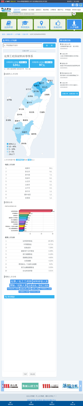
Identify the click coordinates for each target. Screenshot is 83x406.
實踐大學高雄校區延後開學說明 (70, 65)
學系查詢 (25, 27)
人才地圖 (74, 27)
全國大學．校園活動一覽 (70, 93)
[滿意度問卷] (70, 386)
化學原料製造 (27, 241)
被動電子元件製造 (27, 251)
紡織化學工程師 (25, 289)
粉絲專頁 (39, 400)
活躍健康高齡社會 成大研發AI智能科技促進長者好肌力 (70, 46)
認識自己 (39, 10)
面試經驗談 (35, 1)
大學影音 (53, 10)
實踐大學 (65, 63)
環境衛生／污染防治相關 (27, 264)
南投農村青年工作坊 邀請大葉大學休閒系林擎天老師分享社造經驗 (70, 85)
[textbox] (39, 14)
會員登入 (69, 1)
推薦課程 (58, 27)
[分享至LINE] (80, 5)
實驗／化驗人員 (18, 285)
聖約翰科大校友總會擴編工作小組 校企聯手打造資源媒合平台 (70, 75)
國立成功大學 (66, 44)
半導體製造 (27, 244)
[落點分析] (50, 386)
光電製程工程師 (24, 292)
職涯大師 (29, 1)
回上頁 (32, 374)
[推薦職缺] (31, 402)
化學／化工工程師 (21, 281)
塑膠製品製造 (27, 257)
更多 (46, 1)
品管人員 (35, 289)
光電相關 (27, 261)
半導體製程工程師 (45, 289)
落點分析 (13, 1)
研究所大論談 (76, 10)
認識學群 (8, 27)
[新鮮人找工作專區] (10, 386)
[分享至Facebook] (73, 5)
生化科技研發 (27, 271)
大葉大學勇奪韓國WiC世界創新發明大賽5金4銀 (70, 56)
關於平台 (60, 10)
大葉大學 (65, 54)
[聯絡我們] (52, 402)
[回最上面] (72, 402)
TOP (25, 374)
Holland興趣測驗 (21, 1)
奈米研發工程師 (35, 292)
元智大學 (25, 34)
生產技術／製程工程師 (38, 285)
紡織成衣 (27, 247)
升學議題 (68, 10)
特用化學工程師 (13, 289)
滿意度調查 (31, 400)
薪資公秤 (41, 1)
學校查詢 (41, 27)
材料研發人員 (40, 281)
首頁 (3, 34)
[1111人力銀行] (30, 386)
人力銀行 (5, 2)
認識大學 (10, 34)
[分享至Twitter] (77, 5)
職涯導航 (46, 10)
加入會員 (76, 1)
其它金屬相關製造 (27, 267)
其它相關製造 (27, 254)
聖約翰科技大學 (67, 73)
